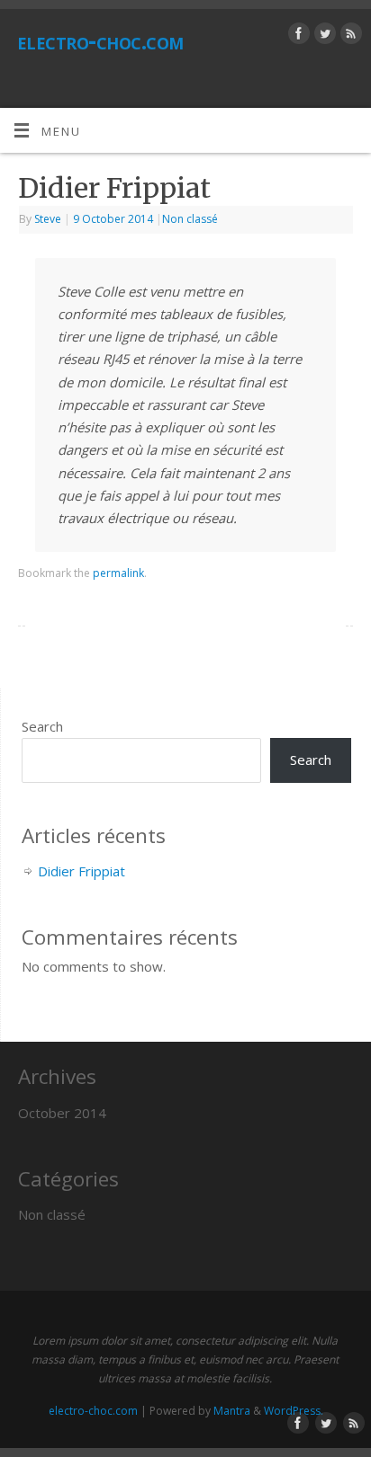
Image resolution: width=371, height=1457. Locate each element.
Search (42, 726)
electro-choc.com (100, 40)
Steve (47, 219)
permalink (118, 573)
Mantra (231, 1410)
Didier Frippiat (81, 871)
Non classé (190, 219)
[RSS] (349, 36)
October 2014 (62, 1113)
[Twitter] (323, 36)
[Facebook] (297, 36)
